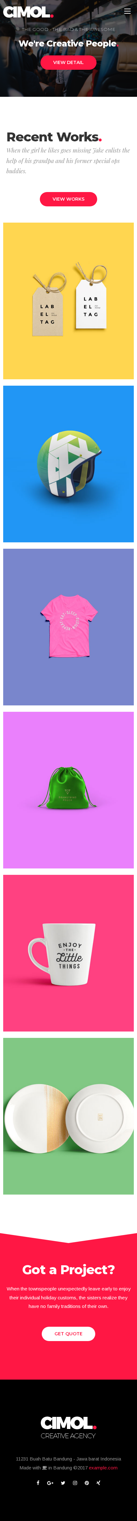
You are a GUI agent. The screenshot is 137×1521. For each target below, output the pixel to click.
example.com (103, 1467)
